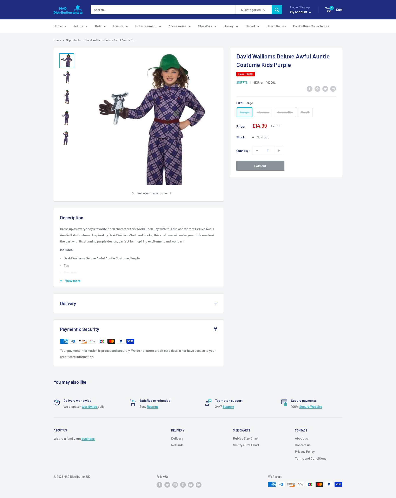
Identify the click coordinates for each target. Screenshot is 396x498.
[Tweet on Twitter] (325, 88)
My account (299, 12)
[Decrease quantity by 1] (256, 150)
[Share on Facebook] (309, 88)
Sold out (260, 166)
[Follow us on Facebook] (159, 485)
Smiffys (242, 82)
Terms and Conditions (310, 458)
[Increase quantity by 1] (278, 150)
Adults (78, 26)
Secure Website (310, 406)
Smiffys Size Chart (246, 445)
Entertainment (146, 26)
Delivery (177, 438)
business (88, 438)
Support (228, 406)
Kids (98, 26)
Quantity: (243, 150)
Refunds (177, 445)
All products (73, 40)
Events (118, 26)
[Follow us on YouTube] (191, 485)
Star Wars (205, 26)
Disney (229, 26)
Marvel (250, 26)
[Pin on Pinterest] (317, 88)
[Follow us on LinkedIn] (199, 485)
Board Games (276, 26)
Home (58, 26)
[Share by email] (333, 88)
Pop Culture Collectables (311, 26)
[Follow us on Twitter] (167, 485)
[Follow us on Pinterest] (183, 485)
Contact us (303, 445)
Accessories (177, 26)
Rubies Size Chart (245, 438)
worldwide (90, 406)
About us (301, 438)
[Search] (277, 9)
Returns (153, 406)
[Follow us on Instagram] (175, 485)
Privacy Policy (305, 451)
